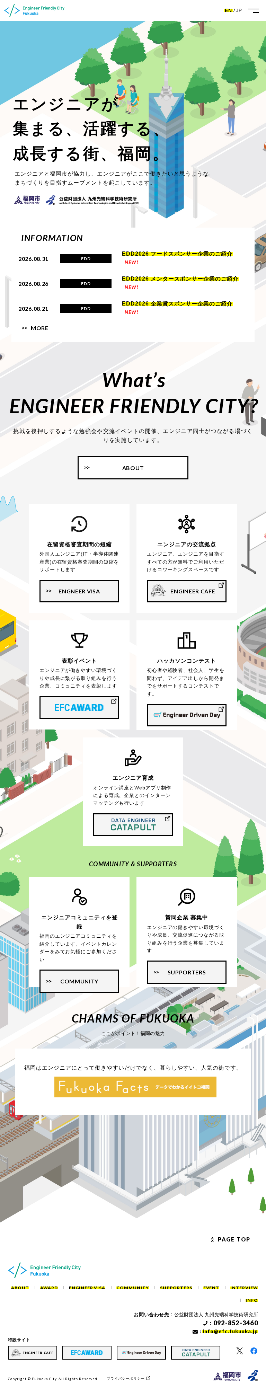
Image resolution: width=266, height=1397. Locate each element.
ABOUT (20, 1287)
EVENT (211, 1287)
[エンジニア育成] (133, 824)
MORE (39, 328)
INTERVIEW (244, 1287)
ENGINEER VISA (87, 1287)
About (133, 468)
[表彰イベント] (79, 707)
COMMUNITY (79, 981)
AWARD (49, 1287)
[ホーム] (34, 10)
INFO (252, 1300)
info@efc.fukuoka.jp (230, 1331)
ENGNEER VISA (79, 591)
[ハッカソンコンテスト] (187, 715)
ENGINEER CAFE (192, 591)
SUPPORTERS (187, 972)
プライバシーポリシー (126, 1378)
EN (228, 10)
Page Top (234, 1239)
